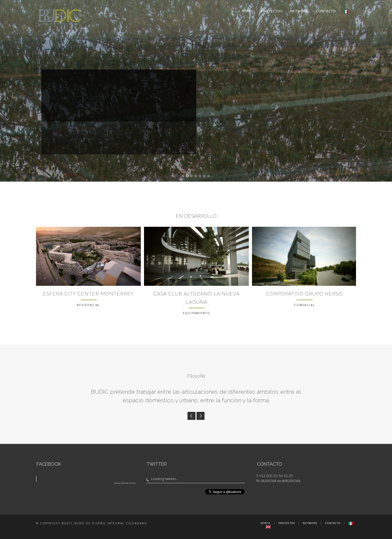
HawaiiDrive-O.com (125, 516)
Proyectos (272, 11)
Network (299, 11)
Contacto (326, 11)
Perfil (248, 11)
